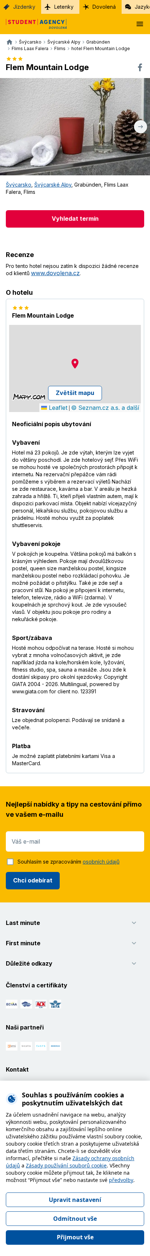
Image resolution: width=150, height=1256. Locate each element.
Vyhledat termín (75, 218)
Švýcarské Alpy (52, 185)
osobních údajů (101, 862)
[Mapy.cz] (29, 397)
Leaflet (57, 407)
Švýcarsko (18, 185)
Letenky (64, 7)
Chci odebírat (32, 880)
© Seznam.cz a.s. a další (105, 407)
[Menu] (139, 24)
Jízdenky (24, 7)
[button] (75, 363)
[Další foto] (140, 126)
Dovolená (104, 7)
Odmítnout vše (75, 1219)
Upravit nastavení (75, 1200)
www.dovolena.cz (55, 273)
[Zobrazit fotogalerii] (75, 126)
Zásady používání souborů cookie (66, 1165)
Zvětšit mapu (75, 392)
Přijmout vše (75, 1237)
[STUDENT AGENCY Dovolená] (33, 24)
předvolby (121, 1180)
